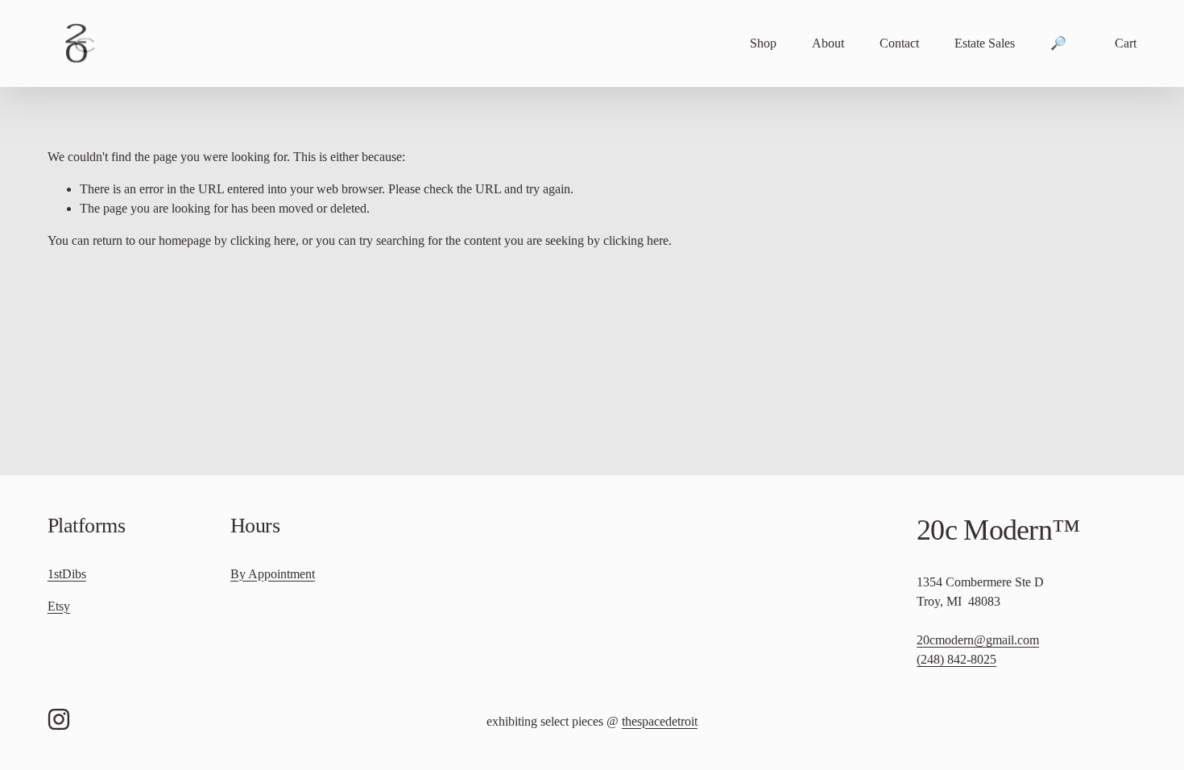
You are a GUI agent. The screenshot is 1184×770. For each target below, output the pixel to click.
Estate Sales (984, 43)
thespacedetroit (660, 721)
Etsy (59, 606)
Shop (763, 43)
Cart (1125, 43)
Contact (899, 43)
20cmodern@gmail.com (978, 640)
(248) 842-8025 (956, 659)
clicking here (263, 240)
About (828, 43)
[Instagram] (59, 719)
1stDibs (67, 574)
